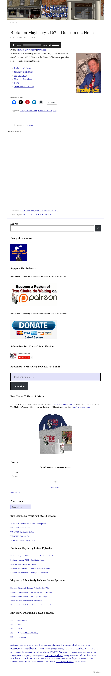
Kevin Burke (82, 652)
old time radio (38, 658)
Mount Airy (85, 655)
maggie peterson (16, 655)
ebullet (76, 644)
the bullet (14, 661)
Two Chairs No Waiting (24, 86)
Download (41, 49)
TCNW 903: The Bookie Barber (22, 532)
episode (15, 648)
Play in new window (27, 49)
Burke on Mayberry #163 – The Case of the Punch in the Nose (33, 556)
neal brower (16, 658)
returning (52, 658)
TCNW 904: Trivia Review (20, 527)
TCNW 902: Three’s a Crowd (21, 536)
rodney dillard (60, 658)
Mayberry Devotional (23, 79)
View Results (55, 487)
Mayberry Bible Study (23, 71)
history (81, 648)
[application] (35, 45)
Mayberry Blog (20, 75)
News (16, 82)
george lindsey (57, 648)
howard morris (15, 652)
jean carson (74, 652)
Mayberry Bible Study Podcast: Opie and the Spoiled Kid (31, 605)
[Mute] (50, 45)
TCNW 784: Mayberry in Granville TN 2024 (39, 210)
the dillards (32, 661)
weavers (77, 661)
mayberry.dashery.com (81, 407)
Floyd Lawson (44, 648)
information (42, 652)
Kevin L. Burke (45, 110)
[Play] (14, 45)
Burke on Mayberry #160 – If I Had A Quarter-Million (30, 568)
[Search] (98, 228)
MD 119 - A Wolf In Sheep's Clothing (24, 633)
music (94, 655)
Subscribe (19, 386)
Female (17, 472)
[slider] (56, 44)
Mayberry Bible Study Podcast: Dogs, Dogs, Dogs (28, 596)
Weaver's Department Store (63, 404)
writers (83, 661)
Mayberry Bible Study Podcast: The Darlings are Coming (31, 592)
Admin (97, 672)
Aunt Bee (23, 645)
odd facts (27, 658)
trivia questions (65, 661)
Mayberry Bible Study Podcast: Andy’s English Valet (29, 588)
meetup (66, 655)
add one (30, 125)
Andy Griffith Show (28, 110)
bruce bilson (47, 645)
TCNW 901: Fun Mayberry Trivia (22, 540)
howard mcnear (93, 649)
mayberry (27, 655)
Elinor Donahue (86, 645)
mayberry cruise (38, 655)
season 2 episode (73, 658)
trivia (52, 661)
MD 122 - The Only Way (19, 620)
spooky (83, 658)
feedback (31, 648)
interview (56, 651)
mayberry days (54, 655)
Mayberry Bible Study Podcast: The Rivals (26, 600)
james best (66, 652)
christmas (56, 645)
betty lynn (39, 645)
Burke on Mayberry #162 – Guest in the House (27, 560)
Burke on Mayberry (22, 68)
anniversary (14, 645)
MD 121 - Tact (15, 624)
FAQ (22, 649)
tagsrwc (90, 658)
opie (54, 110)
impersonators (28, 652)
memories (74, 655)
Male (16, 476)
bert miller (30, 645)
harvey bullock (70, 649)
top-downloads (42, 661)
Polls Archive (15, 492)
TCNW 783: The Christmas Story (37, 214)
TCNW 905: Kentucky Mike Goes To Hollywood (28, 523)
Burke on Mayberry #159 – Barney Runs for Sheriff (29, 572)
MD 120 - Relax (16, 628)
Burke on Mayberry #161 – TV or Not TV (25, 564)
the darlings (23, 661)
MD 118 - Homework (18, 637)
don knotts (66, 645)
